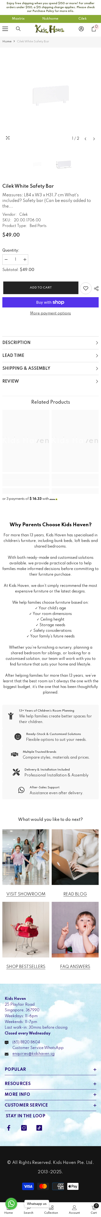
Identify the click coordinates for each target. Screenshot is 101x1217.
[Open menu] (5, 29)
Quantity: (10, 250)
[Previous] (85, 139)
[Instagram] (24, 1128)
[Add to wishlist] (86, 288)
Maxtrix (18, 18)
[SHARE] (95, 288)
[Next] (94, 139)
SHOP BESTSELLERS (25, 967)
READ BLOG (75, 894)
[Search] (18, 29)
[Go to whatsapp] (11, 1204)
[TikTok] (39, 1128)
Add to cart (40, 287)
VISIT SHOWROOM (26, 894)
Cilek (82, 18)
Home (7, 41)
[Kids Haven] (25, 857)
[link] (25, 483)
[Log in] (81, 29)
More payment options (50, 313)
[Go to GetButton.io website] (11, 1212)
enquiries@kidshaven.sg (33, 1054)
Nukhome (50, 18)
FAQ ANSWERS (75, 967)
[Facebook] (9, 1128)
